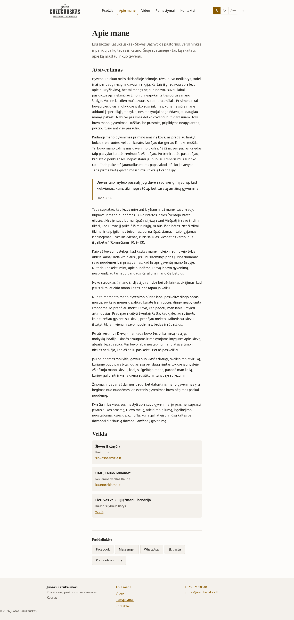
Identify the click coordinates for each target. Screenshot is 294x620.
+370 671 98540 (196, 587)
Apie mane (127, 10)
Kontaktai (187, 10)
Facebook (103, 549)
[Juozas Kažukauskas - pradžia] (65, 10)
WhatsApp (151, 549)
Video (145, 10)
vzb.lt (99, 511)
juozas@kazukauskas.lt (201, 592)
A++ (233, 10)
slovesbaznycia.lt (108, 458)
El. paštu (174, 549)
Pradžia (107, 10)
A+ (224, 10)
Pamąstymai (165, 10)
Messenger (127, 549)
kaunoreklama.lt (107, 485)
